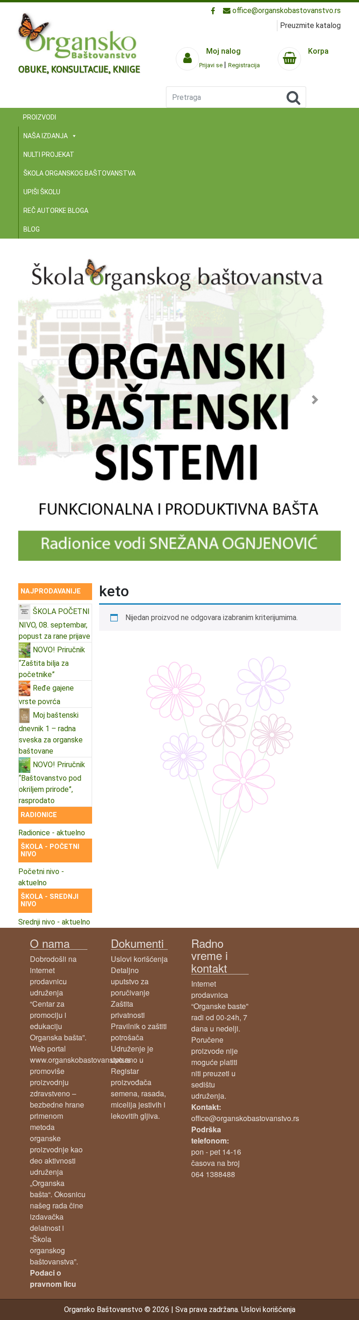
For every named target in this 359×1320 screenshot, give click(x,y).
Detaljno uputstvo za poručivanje (130, 981)
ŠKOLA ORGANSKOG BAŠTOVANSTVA (79, 173)
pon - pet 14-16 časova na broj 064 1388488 (216, 1151)
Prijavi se (211, 65)
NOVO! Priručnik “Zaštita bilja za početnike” (52, 662)
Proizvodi (39, 117)
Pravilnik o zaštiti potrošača (139, 1032)
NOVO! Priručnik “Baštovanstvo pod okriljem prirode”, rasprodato (52, 782)
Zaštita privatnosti (128, 1009)
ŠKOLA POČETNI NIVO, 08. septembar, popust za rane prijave (54, 624)
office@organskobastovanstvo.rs (285, 10)
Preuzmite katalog (310, 25)
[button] (42, 400)
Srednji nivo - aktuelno (54, 922)
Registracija (244, 65)
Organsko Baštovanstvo (103, 1309)
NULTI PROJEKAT (48, 154)
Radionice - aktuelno (51, 832)
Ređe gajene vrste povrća (46, 695)
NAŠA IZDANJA (45, 136)
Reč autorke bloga (55, 210)
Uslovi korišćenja (139, 958)
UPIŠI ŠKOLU (41, 192)
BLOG (31, 229)
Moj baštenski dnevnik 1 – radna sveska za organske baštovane (51, 733)
